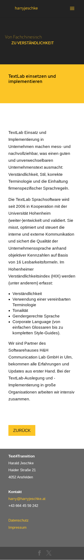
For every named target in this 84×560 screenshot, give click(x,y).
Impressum (17, 527)
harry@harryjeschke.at (26, 499)
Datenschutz (18, 520)
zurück (22, 430)
